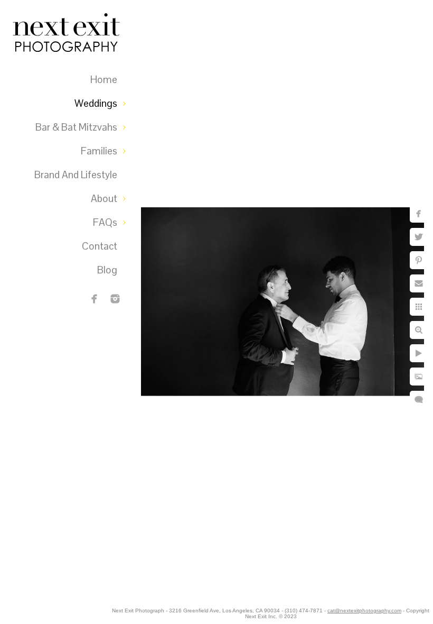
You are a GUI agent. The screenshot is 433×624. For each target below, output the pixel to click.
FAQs (105, 222)
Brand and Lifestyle (75, 174)
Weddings (95, 103)
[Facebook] (94, 299)
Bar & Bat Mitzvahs (76, 127)
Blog (107, 270)
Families (99, 151)
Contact (99, 246)
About (104, 198)
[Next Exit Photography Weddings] (115, 299)
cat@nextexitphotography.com (364, 610)
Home (103, 79)
